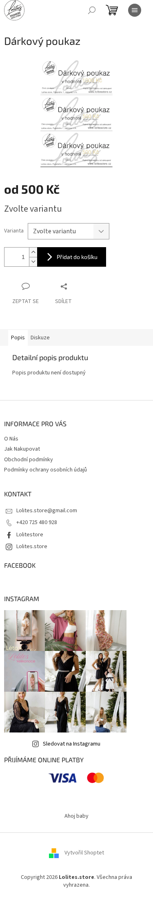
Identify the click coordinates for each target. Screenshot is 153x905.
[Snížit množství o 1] (33, 261)
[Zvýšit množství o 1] (33, 252)
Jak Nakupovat (22, 449)
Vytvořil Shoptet (84, 853)
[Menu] (134, 10)
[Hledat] (92, 10)
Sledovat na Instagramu (71, 744)
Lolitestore (29, 535)
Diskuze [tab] (40, 338)
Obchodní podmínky (28, 460)
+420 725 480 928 (36, 522)
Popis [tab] (18, 338)
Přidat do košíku (77, 256)
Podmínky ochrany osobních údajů (45, 470)
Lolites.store (31, 546)
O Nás (11, 439)
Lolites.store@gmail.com (46, 511)
